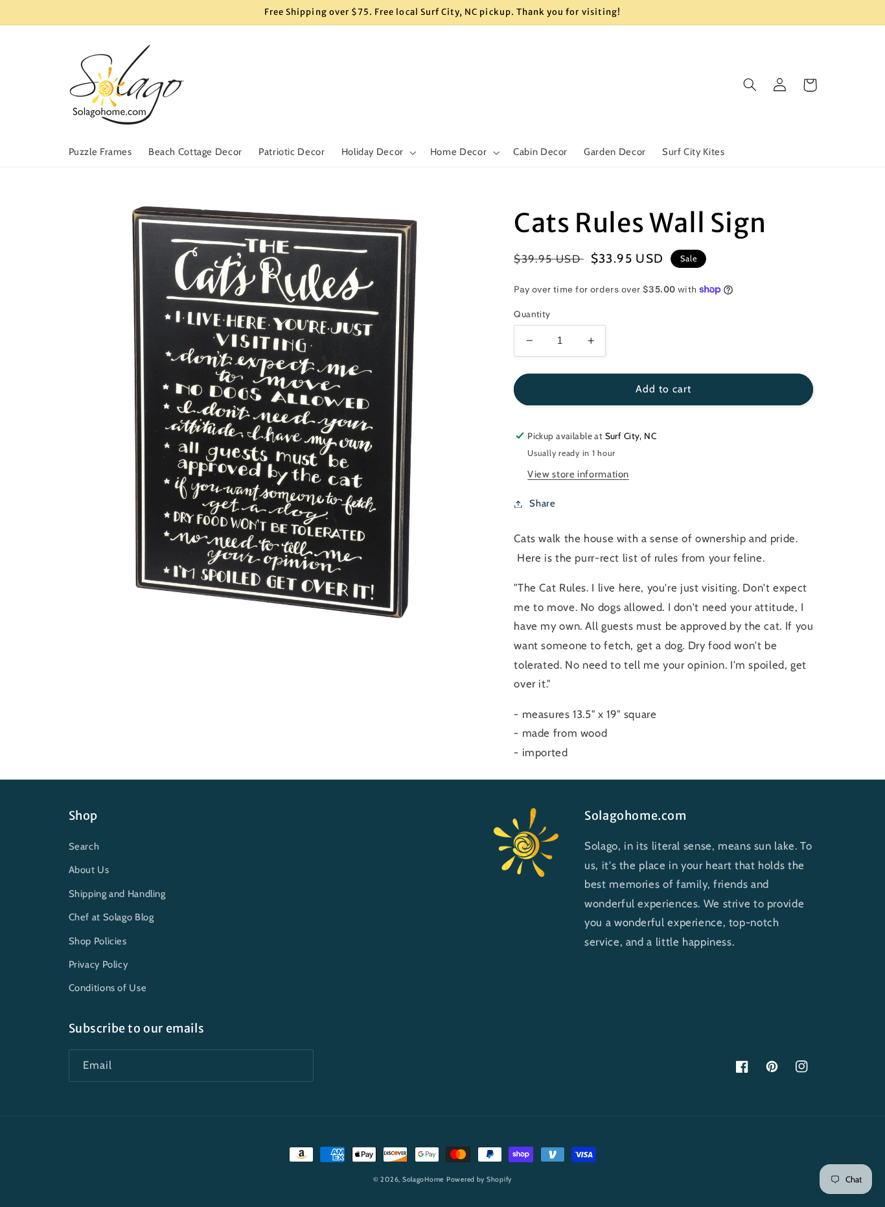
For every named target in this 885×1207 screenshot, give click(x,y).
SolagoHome (423, 1179)
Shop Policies (98, 941)
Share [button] (542, 503)
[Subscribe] (297, 1065)
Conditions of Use (108, 988)
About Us (89, 870)
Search (84, 846)
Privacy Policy (98, 964)
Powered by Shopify (479, 1179)
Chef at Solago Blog (111, 917)
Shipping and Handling (117, 894)
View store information (578, 474)
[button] (377, 152)
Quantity (532, 314)
